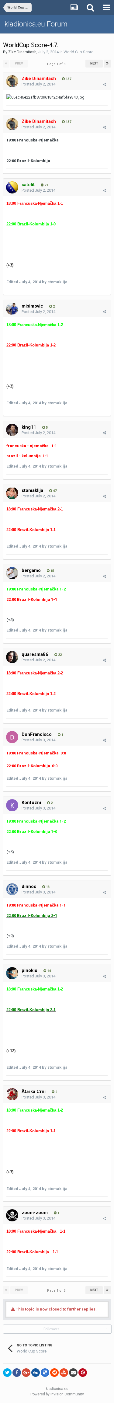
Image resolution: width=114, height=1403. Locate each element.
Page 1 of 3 (57, 64)
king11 (29, 427)
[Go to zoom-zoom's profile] (12, 1215)
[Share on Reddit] (54, 1372)
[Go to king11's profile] (12, 430)
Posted (38, 84)
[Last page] (107, 64)
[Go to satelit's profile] (12, 187)
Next (94, 63)
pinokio (29, 970)
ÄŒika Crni (34, 1091)
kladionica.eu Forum (36, 24)
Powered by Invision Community (57, 1394)
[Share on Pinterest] (82, 1372)
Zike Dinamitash (22, 52)
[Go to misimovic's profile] (12, 309)
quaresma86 (35, 654)
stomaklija (32, 490)
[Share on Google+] (26, 1372)
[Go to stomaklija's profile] (12, 493)
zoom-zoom (35, 1212)
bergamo (31, 570)
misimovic (32, 306)
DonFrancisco (37, 734)
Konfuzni (31, 802)
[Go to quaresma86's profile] (12, 657)
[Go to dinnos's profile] (12, 889)
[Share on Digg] (35, 1372)
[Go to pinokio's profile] (12, 973)
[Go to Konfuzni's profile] (12, 805)
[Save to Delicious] (45, 1372)
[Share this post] (104, 84)
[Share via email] (73, 1372)
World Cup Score (78, 52)
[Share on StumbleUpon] (64, 1372)
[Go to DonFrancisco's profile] (12, 737)
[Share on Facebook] (16, 1372)
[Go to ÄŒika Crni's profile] (12, 1094)
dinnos (29, 886)
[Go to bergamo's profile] (12, 573)
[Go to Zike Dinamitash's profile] (12, 81)
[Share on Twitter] (7, 1372)
